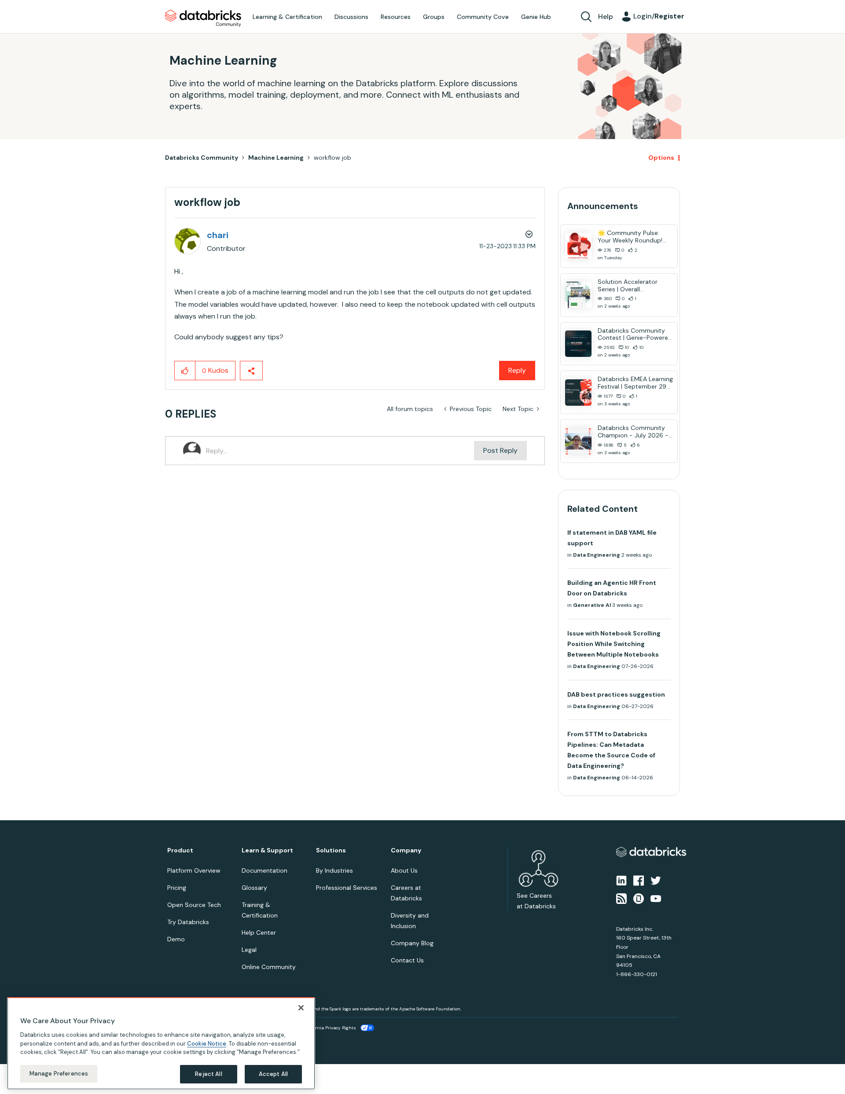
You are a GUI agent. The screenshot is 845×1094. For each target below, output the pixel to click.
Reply (517, 370)
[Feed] (621, 898)
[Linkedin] (621, 880)
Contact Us (407, 960)
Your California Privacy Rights (324, 1028)
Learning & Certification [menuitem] (287, 17)
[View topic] (578, 246)
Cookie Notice (206, 1043)
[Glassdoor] (638, 898)
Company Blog (412, 943)
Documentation (264, 870)
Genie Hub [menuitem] (536, 17)
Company (406, 850)
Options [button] (661, 158)
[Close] (301, 1007)
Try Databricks (188, 922)
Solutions (331, 850)
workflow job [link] (332, 158)
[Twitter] (655, 880)
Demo (176, 939)
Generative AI (592, 605)
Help (605, 16)
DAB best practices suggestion (616, 694)
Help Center (259, 932)
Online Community (269, 967)
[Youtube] (655, 898)
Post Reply (500, 450)
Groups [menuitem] (434, 17)
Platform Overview (193, 870)
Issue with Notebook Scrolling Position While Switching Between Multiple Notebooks (614, 643)
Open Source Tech (194, 905)
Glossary (254, 888)
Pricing (176, 888)
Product (180, 850)
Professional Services (346, 888)
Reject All (208, 1074)
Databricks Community (203, 18)
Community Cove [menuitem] (483, 17)
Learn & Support (267, 850)
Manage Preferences (58, 1073)
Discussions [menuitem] (351, 17)
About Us (404, 870)
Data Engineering (596, 554)
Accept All (273, 1074)
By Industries (334, 870)
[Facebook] (638, 880)
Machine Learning (276, 158)
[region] (161, 1043)
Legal (249, 950)
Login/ (658, 16)
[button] (185, 370)
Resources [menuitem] (396, 17)
